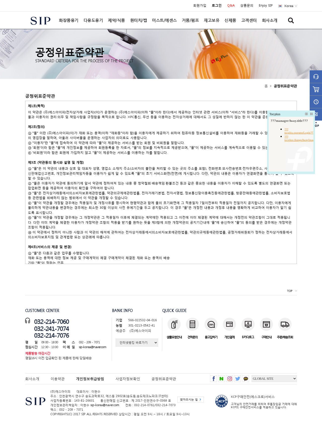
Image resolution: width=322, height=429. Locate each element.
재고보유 (211, 20)
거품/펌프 (190, 20)
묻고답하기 (211, 337)
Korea (289, 6)
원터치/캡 (138, 20)
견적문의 (192, 337)
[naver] (221, 377)
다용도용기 (93, 20)
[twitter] (237, 377)
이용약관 (58, 378)
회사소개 (269, 20)
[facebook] (213, 377)
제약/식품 (116, 20)
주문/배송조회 (285, 337)
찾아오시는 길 (189, 399)
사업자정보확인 (127, 378)
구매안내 (266, 337)
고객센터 (249, 20)
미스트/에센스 (164, 20)
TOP (289, 291)
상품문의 (246, 6)
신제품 (230, 20)
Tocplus (274, 114)
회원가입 (199, 6)
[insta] (229, 377)
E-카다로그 (248, 337)
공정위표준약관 (163, 378)
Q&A (231, 6)
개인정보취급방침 (90, 378)
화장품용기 (68, 20)
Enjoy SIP (266, 6)
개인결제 (229, 337)
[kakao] (245, 377)
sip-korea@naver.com (92, 347)
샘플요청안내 (174, 337)
